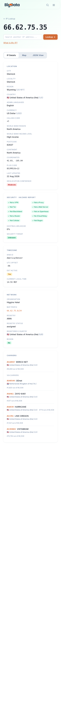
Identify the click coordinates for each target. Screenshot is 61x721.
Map (24, 55)
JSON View (38, 55)
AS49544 (11, 381)
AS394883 (11, 429)
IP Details (11, 55)
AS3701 (10, 416)
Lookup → (50, 37)
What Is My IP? (10, 42)
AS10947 (11, 362)
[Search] (47, 5)
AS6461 (10, 394)
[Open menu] (53, 5)
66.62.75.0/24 (14, 311)
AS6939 (10, 407)
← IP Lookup (9, 18)
